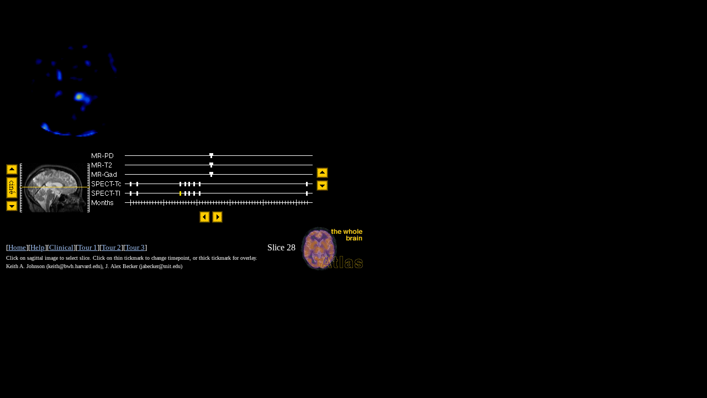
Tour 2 (111, 247)
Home (17, 247)
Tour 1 (87, 247)
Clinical (61, 247)
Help (37, 247)
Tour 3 (135, 247)
